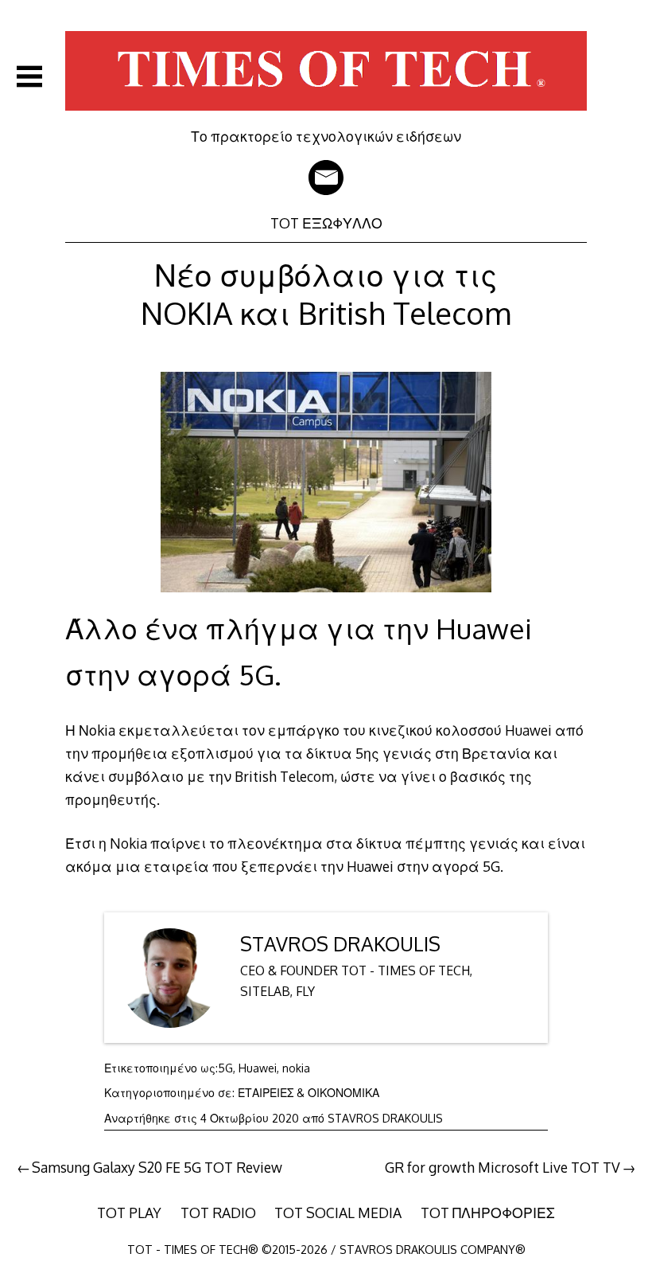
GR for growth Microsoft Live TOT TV (502, 1167)
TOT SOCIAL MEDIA (338, 1212)
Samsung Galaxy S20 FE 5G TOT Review (157, 1167)
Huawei (258, 1068)
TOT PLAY (129, 1212)
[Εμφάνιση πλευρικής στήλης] (29, 76)
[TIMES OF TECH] (326, 116)
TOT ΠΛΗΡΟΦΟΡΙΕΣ (488, 1212)
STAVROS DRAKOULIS (340, 943)
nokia (296, 1068)
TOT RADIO (218, 1212)
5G (225, 1068)
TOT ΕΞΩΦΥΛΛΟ (326, 223)
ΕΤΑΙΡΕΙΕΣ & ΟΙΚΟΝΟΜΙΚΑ (308, 1092)
